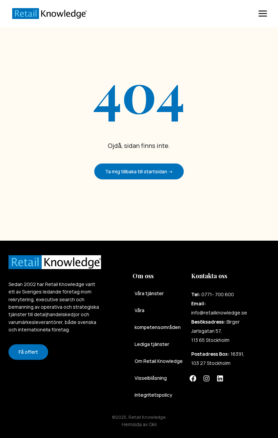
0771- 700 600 (217, 294)
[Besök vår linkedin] (220, 378)
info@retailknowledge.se (219, 312)
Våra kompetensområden (158, 318)
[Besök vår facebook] (193, 378)
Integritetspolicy (153, 395)
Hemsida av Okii (139, 424)
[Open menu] (268, 13)
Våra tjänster (149, 293)
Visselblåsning (151, 378)
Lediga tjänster (152, 344)
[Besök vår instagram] (206, 378)
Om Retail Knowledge (159, 361)
